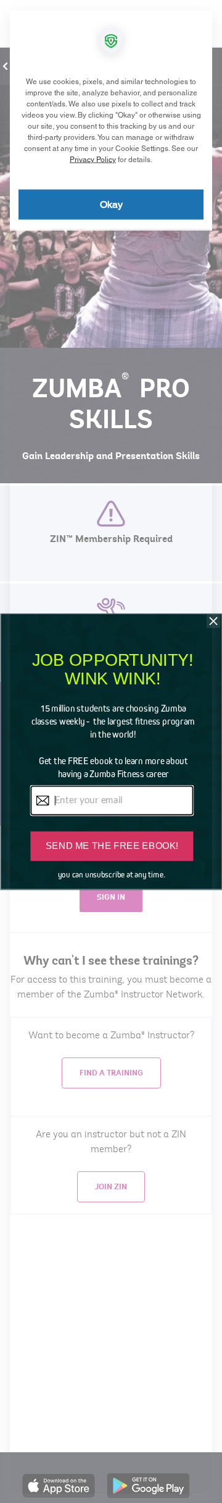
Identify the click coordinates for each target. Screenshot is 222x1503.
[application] (111, 751)
